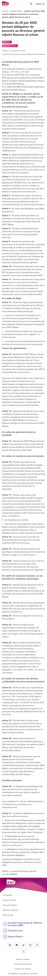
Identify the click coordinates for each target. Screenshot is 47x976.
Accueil (5, 11)
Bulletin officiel (16, 11)
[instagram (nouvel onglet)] (30, 945)
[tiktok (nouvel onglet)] (23, 945)
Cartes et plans (9, 900)
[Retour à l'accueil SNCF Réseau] (5, 3)
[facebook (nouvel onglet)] (37, 945)
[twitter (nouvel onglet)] (23, 951)
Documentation (10, 905)
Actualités (7, 895)
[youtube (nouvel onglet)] (16, 945)
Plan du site (8, 915)
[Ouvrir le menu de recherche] (31, 3)
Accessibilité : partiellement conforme (23, 974)
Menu (38, 4)
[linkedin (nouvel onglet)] (10, 945)
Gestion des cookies (23, 969)
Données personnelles (23, 964)
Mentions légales (22, 959)
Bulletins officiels (10, 910)
